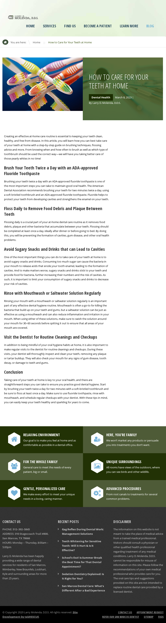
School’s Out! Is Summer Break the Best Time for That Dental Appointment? (82, 562)
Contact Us (125, 612)
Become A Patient (98, 25)
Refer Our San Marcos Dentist (120, 617)
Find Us (70, 25)
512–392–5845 (21, 529)
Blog (150, 25)
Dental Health (101, 97)
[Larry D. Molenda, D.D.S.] (23, 17)
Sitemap (148, 617)
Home (30, 25)
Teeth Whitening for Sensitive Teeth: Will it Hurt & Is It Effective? (81, 545)
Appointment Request (150, 612)
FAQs (161, 617)
